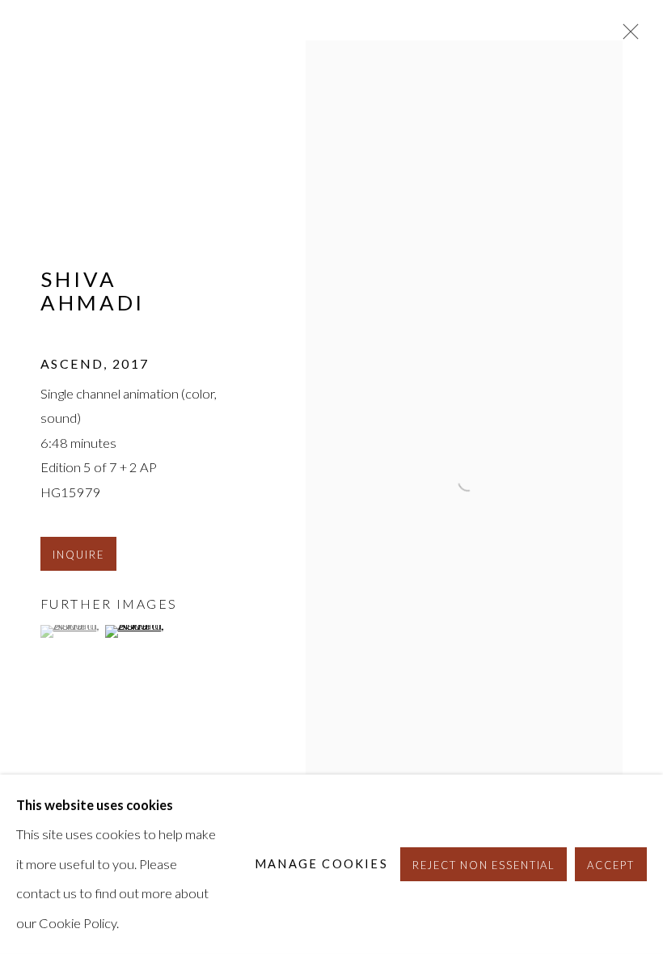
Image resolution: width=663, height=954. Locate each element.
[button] (70, 631)
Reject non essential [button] (483, 865)
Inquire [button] (78, 554)
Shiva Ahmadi (92, 290)
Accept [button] (611, 865)
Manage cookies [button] (321, 864)
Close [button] (626, 36)
